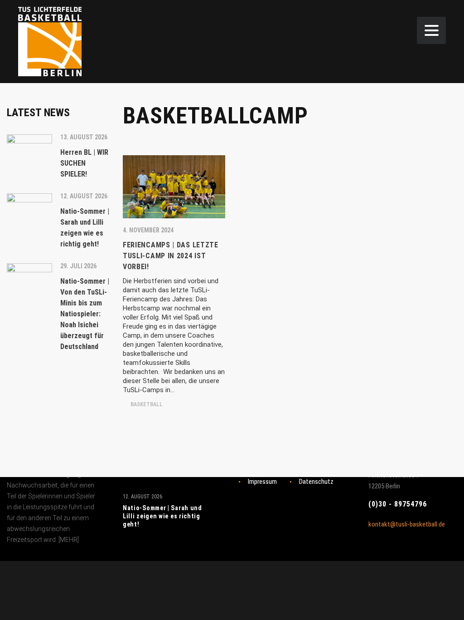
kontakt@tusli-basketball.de (406, 524)
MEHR (68, 539)
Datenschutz (316, 481)
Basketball (146, 404)
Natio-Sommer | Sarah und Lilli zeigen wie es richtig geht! (162, 516)
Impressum (262, 481)
